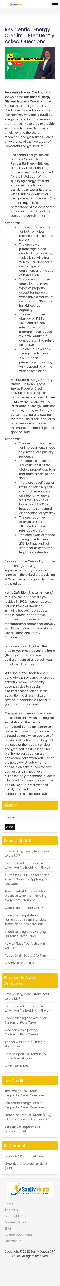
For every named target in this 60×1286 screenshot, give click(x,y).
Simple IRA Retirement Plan (24, 1156)
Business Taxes (15, 1222)
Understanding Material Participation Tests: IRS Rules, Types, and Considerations (25, 919)
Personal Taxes (15, 1216)
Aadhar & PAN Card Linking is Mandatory (25, 1044)
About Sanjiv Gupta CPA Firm (25, 956)
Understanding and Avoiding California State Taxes (25, 934)
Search (10, 826)
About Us (11, 1210)
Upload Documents (19, 1235)
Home (9, 1204)
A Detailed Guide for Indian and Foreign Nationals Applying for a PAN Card (28, 879)
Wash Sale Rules (16, 1066)
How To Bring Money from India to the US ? (27, 853)
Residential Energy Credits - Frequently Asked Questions (25, 1105)
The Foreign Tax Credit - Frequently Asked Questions (24, 1093)
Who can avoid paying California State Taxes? (21, 1032)
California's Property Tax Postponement (22, 1129)
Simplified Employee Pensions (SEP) (26, 1166)
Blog (8, 1228)
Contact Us (13, 1241)
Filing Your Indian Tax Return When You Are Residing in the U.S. (28, 865)
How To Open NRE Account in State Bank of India (25, 1056)
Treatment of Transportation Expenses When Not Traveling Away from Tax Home (26, 895)
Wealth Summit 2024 (20, 963)
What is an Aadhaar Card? (24, 908)
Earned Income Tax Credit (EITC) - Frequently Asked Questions (28, 1117)
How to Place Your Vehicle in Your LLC (25, 946)
